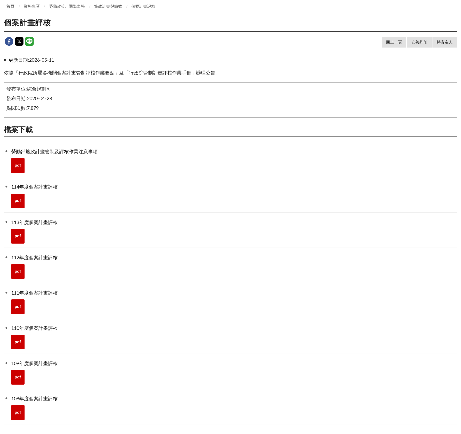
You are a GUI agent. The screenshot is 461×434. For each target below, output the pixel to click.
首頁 (10, 7)
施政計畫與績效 (108, 7)
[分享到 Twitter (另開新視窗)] (19, 41)
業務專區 (32, 7)
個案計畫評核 (143, 7)
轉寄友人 (445, 42)
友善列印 (419, 42)
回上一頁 (394, 42)
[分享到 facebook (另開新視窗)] (9, 41)
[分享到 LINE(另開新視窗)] (29, 41)
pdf (18, 165)
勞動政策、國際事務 (67, 7)
